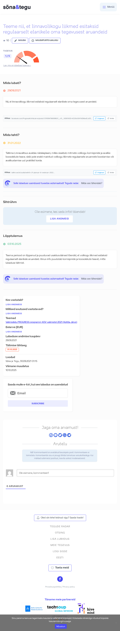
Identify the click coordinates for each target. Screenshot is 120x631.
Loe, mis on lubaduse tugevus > (17, 66)
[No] (116, 622)
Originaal (100, 118)
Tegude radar (60, 526)
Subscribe (38, 403)
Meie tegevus (60, 545)
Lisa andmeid (59, 219)
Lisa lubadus (60, 539)
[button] (20, 40)
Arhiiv (112, 118)
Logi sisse (60, 551)
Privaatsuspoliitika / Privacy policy (60, 587)
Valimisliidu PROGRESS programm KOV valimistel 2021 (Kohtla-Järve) (41, 322)
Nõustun (60, 626)
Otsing (60, 533)
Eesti (60, 557)
